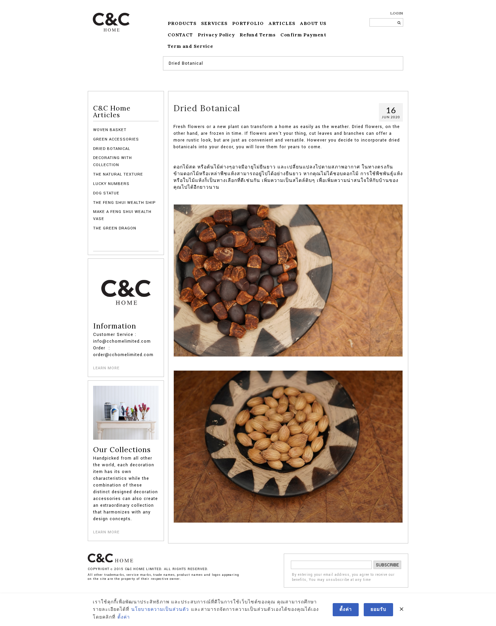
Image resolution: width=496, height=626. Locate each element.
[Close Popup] (401, 609)
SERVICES (214, 23)
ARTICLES (282, 23)
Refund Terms (258, 35)
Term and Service (190, 46)
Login (396, 13)
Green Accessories (116, 139)
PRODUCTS (182, 23)
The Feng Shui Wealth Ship (124, 203)
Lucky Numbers (111, 184)
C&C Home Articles (112, 111)
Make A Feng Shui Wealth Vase (122, 215)
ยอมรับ (378, 609)
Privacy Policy (216, 35)
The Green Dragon (114, 228)
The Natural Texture (118, 174)
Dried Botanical (111, 149)
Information (114, 326)
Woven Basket (110, 130)
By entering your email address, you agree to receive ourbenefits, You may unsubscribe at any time (343, 577)
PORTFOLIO (248, 23)
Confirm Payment (303, 35)
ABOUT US (313, 23)
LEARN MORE (106, 368)
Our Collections (122, 449)
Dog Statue (106, 193)
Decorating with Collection (112, 161)
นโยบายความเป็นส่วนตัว (160, 609)
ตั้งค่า (123, 617)
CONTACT (180, 35)
